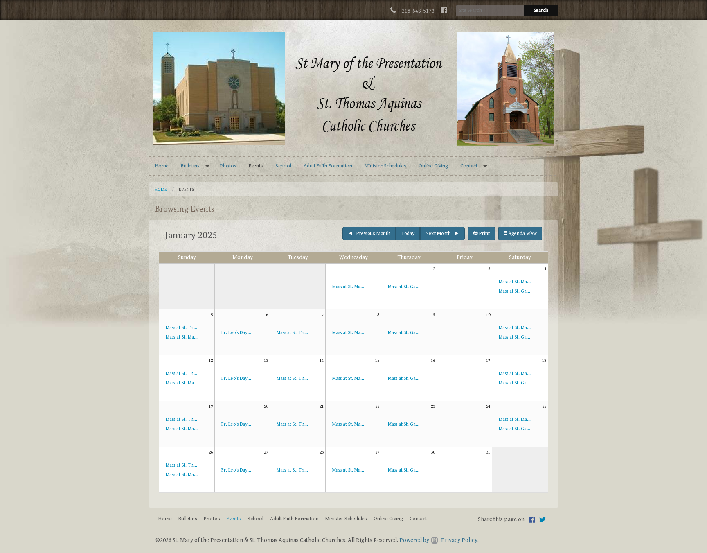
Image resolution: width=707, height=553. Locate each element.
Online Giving (433, 166)
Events (256, 166)
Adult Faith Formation (328, 166)
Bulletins (190, 166)
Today (407, 233)
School (283, 166)
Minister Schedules (385, 166)
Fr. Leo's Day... (236, 332)
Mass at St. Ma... (348, 286)
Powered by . (419, 540)
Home (162, 166)
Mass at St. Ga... (403, 286)
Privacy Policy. (460, 540)
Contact (468, 166)
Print (484, 233)
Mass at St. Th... (181, 327)
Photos (228, 166)
